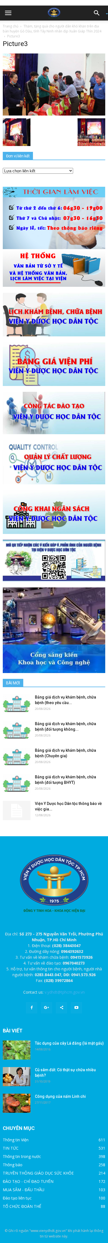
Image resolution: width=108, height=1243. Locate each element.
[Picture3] (54, 84)
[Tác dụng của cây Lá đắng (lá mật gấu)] (16, 1050)
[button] (98, 13)
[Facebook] (31, 1007)
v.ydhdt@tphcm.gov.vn (65, 992)
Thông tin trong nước (22, 1156)
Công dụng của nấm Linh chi (60, 1096)
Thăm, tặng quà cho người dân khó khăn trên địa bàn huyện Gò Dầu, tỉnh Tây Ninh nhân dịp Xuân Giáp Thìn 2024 (52, 29)
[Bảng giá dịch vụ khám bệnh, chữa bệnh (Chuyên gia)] (16, 757)
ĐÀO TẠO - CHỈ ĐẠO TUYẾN (28, 1181)
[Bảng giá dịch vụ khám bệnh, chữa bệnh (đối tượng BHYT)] (16, 783)
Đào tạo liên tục (17, 1198)
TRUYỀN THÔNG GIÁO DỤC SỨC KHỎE (38, 1173)
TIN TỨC (11, 1148)
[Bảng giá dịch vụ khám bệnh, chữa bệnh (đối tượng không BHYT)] (16, 730)
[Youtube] (76, 1007)
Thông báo (12, 1164)
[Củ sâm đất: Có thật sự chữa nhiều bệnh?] (16, 1076)
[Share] (61, 1007)
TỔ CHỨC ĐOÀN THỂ (22, 1206)
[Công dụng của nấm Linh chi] (16, 1103)
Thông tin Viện (16, 1139)
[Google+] (46, 1007)
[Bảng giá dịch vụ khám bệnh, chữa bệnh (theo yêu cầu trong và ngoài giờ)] (16, 703)
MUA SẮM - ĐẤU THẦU (23, 1189)
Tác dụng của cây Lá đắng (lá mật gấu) (69, 1043)
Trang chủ (10, 26)
